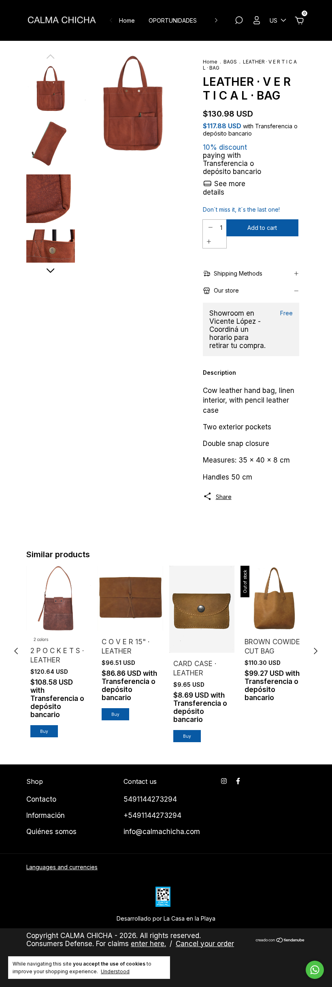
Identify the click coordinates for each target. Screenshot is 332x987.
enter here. (148, 944)
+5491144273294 (152, 815)
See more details (224, 188)
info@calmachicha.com (161, 832)
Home (127, 20)
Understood (115, 971)
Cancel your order (205, 944)
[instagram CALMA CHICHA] (224, 781)
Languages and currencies (62, 867)
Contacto (41, 799)
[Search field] (239, 21)
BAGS (230, 62)
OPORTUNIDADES (173, 20)
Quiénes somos (51, 832)
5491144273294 (150, 799)
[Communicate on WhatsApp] (315, 970)
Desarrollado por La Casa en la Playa (166, 918)
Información (45, 815)
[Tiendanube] (280, 940)
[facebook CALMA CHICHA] (238, 781)
